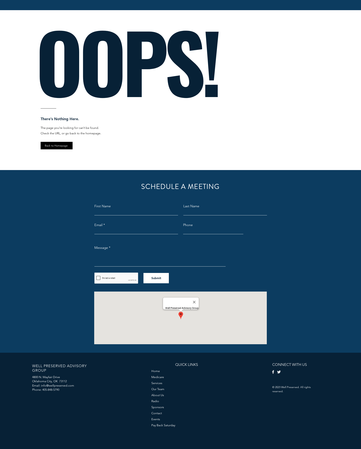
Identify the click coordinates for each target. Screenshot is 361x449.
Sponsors (157, 407)
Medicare (157, 377)
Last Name (191, 206)
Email (98, 225)
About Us (157, 395)
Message (101, 247)
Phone (188, 225)
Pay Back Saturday (163, 425)
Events (155, 419)
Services (156, 383)
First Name (102, 206)
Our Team (157, 389)
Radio (155, 401)
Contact (156, 413)
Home (155, 371)
